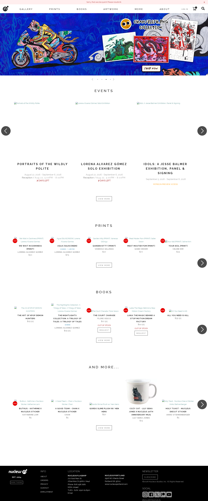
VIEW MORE (104, 199)
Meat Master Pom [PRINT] (141, 246)
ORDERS (44, 480)
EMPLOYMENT (46, 492)
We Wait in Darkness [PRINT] (30, 247)
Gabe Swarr (141, 249)
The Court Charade (104, 315)
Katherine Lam (30, 415)
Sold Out (104, 311)
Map (87, 481)
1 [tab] (97, 79)
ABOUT (43, 476)
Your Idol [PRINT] (178, 246)
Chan (67, 415)
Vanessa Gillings (104, 249)
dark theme (16, 482)
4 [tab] (110, 79)
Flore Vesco (104, 318)
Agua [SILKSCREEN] (67, 246)
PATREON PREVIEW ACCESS (165, 184)
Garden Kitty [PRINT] (104, 246)
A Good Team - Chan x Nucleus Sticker (67, 410)
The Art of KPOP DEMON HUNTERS (30, 317)
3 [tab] (106, 79)
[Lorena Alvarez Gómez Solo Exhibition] (104, 130)
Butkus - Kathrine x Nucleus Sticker (30, 410)
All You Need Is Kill (178, 315)
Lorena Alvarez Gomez (30, 252)
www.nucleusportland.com (116, 484)
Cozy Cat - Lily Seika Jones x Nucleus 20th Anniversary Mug (141, 411)
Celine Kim (178, 249)
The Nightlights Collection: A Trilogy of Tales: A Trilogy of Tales (67, 318)
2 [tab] (101, 79)
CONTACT (44, 488)
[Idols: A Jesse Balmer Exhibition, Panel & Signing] (165, 130)
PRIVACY (44, 484)
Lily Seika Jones (141, 418)
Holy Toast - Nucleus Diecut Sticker (178, 410)
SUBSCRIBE (150, 477)
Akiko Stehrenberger (178, 415)
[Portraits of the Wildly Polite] (42, 130)
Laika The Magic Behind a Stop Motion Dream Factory (141, 318)
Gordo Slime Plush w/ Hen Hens (104, 410)
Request (104, 330)
